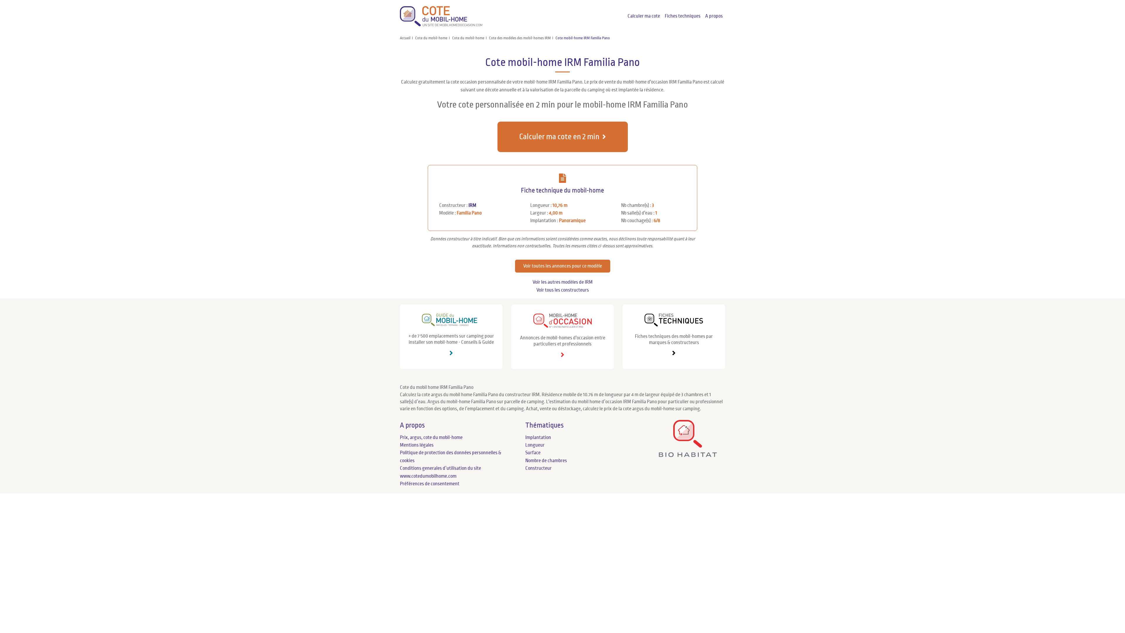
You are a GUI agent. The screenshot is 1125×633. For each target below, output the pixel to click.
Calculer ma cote (644, 16)
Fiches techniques (682, 16)
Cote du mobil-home (431, 38)
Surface (533, 452)
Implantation (538, 437)
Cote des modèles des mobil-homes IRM (520, 38)
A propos (714, 16)
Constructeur (538, 468)
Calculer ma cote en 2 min (559, 136)
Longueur (535, 445)
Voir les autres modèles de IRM (563, 282)
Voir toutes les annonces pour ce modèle (562, 266)
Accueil (405, 38)
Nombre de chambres (546, 460)
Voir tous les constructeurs (562, 290)
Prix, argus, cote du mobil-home (431, 437)
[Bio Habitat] (687, 454)
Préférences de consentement (429, 483)
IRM (472, 205)
